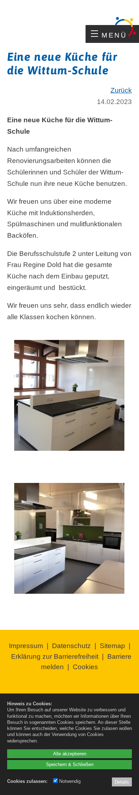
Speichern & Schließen (69, 764)
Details (122, 782)
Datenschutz (71, 646)
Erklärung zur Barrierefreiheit (54, 656)
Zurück (121, 90)
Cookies (85, 667)
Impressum (26, 646)
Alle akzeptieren (69, 753)
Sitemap (112, 646)
